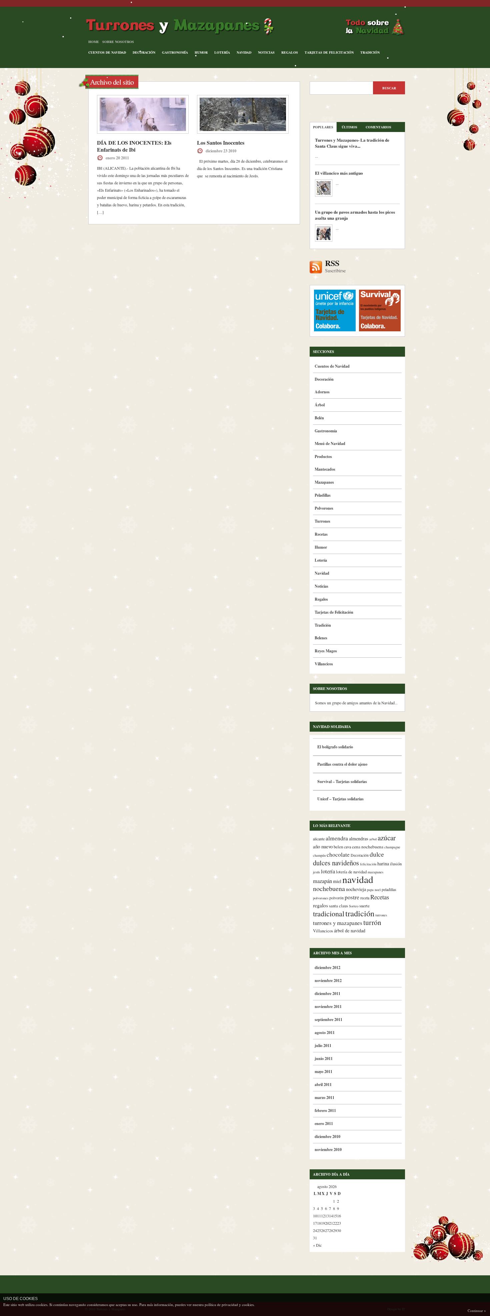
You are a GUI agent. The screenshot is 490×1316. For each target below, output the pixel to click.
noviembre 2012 (328, 980)
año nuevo (323, 846)
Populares (323, 127)
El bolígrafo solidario (335, 747)
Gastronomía (175, 52)
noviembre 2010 (328, 1149)
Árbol (320, 405)
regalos (320, 905)
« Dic (317, 1245)
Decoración (144, 52)
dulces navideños (336, 862)
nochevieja (356, 889)
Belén (319, 418)
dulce (377, 854)
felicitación (368, 864)
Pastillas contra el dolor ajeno (342, 764)
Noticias (266, 52)
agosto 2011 (325, 1032)
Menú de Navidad (330, 443)
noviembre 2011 (328, 1006)
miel (337, 881)
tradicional (328, 913)
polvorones (320, 898)
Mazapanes (324, 482)
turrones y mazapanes (337, 923)
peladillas (389, 889)
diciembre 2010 (327, 1136)
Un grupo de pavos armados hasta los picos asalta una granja (355, 215)
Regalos (289, 52)
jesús (316, 872)
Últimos (349, 127)
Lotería (222, 52)
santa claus (338, 906)
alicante (319, 838)
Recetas (321, 534)
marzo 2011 (324, 1097)
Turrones (322, 521)
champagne (392, 847)
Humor (201, 52)
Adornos (322, 392)
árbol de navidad (349, 930)
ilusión (396, 864)
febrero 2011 (325, 1110)
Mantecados (325, 469)
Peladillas (323, 495)
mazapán (322, 881)
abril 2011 (323, 1084)
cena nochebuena (367, 847)
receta (364, 897)
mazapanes (375, 872)
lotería (328, 871)
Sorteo (353, 906)
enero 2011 (324, 1123)
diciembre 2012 (327, 967)
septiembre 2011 (328, 1019)
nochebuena (329, 888)
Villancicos (324, 664)
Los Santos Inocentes (220, 142)
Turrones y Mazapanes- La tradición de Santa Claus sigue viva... (352, 143)
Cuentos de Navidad (107, 52)
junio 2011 (324, 1058)
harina (383, 863)
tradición (359, 913)
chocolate (338, 854)
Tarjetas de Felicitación (329, 52)
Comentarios (378, 127)
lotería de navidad (351, 872)
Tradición (370, 52)
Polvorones (324, 508)
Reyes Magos (326, 651)
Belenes (321, 638)
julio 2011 (323, 1045)
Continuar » (477, 1310)
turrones (381, 915)
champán (319, 855)
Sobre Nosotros (118, 41)
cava (347, 846)
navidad (357, 879)
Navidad (244, 52)
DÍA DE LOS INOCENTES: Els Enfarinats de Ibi (134, 146)
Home (93, 41)
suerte (364, 906)
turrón (372, 922)
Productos (323, 456)
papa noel (374, 889)
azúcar (387, 837)
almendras (358, 838)
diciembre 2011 (327, 993)
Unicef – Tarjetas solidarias (340, 799)
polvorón (336, 897)
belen (338, 847)
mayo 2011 (323, 1071)
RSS (335, 266)
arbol (373, 839)
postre (352, 897)
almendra (337, 838)
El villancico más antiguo (339, 173)
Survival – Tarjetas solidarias (342, 781)
